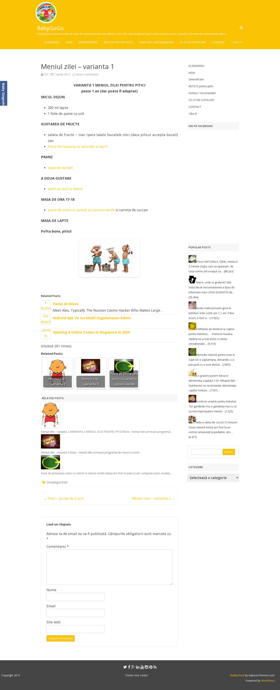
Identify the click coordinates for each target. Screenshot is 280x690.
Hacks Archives (65, 303)
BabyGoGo (50, 28)
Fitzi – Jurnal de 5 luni (63, 498)
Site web (53, 622)
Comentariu (57, 546)
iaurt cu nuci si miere (65, 188)
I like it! (236, 42)
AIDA (69, 42)
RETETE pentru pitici (118, 42)
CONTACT (218, 42)
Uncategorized (56, 482)
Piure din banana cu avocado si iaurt (77, 146)
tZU (46, 74)
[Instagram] (146, 667)
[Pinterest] (151, 667)
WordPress (267, 680)
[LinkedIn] (137, 667)
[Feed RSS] (155, 667)
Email (50, 606)
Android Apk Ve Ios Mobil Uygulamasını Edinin (92, 318)
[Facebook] (129, 667)
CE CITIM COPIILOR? (193, 42)
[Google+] (133, 667)
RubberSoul (237, 675)
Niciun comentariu (87, 74)
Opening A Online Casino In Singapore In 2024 (91, 332)
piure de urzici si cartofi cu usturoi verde (81, 210)
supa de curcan (60, 167)
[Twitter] (125, 667)
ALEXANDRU (52, 42)
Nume (51, 590)
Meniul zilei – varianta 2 (153, 498)
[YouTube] (142, 667)
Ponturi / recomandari (156, 42)
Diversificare (88, 42)
